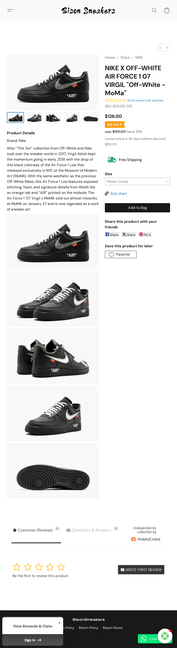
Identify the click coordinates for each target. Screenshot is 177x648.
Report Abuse (113, 628)
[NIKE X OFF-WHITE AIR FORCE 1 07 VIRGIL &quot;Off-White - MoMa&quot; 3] (71, 117)
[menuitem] (160, 47)
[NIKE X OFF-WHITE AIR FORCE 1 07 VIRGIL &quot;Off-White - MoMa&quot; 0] (15, 117)
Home (110, 57)
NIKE (139, 57)
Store (125, 57)
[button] (88, 10)
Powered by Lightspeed (89, 636)
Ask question (154, 100)
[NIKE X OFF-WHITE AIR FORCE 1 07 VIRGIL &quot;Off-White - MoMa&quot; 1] (34, 117)
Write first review (143, 569)
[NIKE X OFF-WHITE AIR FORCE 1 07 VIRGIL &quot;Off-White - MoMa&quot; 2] (53, 117)
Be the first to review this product (40, 575)
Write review (135, 100)
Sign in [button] (30, 640)
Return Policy (88, 628)
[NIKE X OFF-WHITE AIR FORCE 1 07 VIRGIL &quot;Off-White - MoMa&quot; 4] (90, 117)
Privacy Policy (64, 628)
